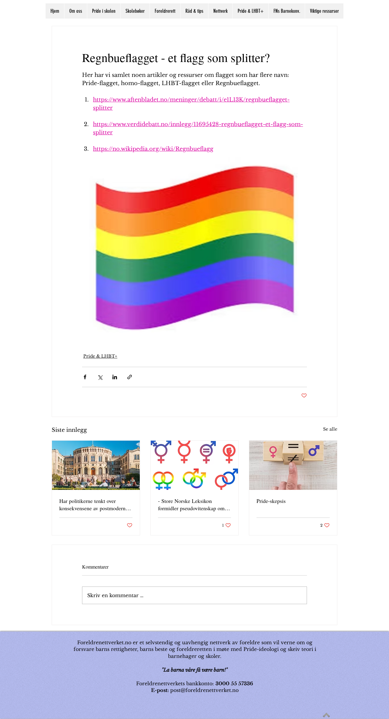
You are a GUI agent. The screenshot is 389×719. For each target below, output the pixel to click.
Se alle (330, 429)
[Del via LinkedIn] (115, 377)
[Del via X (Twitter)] (100, 377)
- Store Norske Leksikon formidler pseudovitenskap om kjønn (191, 504)
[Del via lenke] (130, 377)
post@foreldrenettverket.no (204, 690)
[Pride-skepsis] (293, 465)
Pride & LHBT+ (100, 356)
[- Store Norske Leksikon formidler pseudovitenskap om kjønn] (195, 465)
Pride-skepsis (271, 500)
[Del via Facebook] (85, 377)
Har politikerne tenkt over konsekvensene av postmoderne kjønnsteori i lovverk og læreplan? (93, 504)
